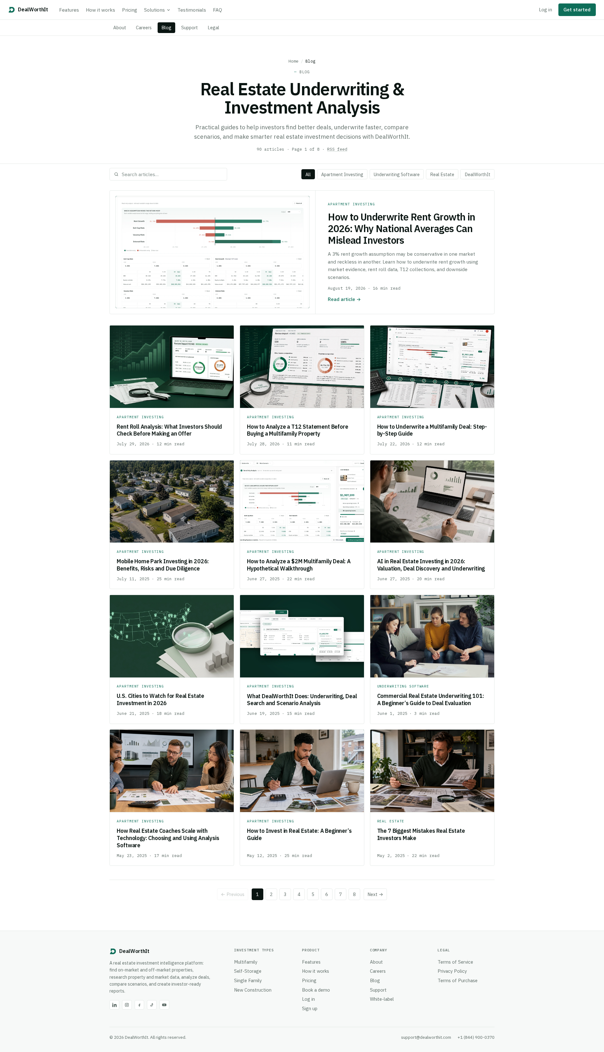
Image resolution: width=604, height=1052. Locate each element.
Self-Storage (247, 971)
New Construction (252, 990)
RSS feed (337, 149)
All (308, 174)
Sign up (309, 1008)
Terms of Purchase (458, 980)
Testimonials (191, 10)
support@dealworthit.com (426, 1037)
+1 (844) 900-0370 (476, 1037)
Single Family (248, 980)
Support (189, 28)
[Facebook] (139, 1005)
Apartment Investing (342, 174)
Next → (375, 894)
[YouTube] (164, 1005)
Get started (576, 9)
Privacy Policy (452, 971)
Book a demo (316, 990)
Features (69, 10)
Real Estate (442, 174)
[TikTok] (152, 1005)
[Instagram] (127, 1005)
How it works (100, 10)
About (119, 28)
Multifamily (245, 962)
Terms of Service (455, 962)
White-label (382, 999)
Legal (213, 28)
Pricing (129, 10)
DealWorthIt (477, 174)
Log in (545, 9)
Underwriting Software (397, 174)
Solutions (154, 10)
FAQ (217, 10)
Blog (166, 28)
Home (293, 61)
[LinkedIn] (114, 1005)
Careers (144, 28)
